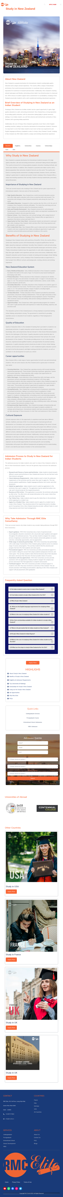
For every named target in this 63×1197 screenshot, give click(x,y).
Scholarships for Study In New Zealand (20, 687)
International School (9, 1140)
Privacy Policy (16, 1182)
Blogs (35, 1143)
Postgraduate (7, 1137)
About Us (37, 1134)
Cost (6, 150)
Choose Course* (32, 763)
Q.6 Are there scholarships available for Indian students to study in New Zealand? (31, 621)
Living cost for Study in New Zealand (20, 690)
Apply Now (52, 4)
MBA (4, 1146)
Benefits (7, 146)
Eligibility (17, 146)
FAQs (11, 698)
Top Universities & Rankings (17, 684)
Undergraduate (7, 1134)
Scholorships (48, 146)
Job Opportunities (14, 692)
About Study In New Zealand (18, 673)
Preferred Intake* (33, 770)
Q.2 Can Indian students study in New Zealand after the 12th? (28, 595)
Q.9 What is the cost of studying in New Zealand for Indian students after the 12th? (31, 640)
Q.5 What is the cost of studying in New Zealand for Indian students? (30, 614)
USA (35, 1109)
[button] (44, 4)
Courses (38, 146)
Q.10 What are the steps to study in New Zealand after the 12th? (28, 647)
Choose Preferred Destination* (33, 756)
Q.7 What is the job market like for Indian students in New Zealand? (29, 628)
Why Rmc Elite (13, 695)
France (36, 1100)
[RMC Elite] (4, 4)
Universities (28, 146)
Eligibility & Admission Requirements (20, 680)
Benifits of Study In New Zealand (19, 676)
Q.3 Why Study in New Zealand (18, 600)
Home (6, 1182)
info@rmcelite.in (10, 1119)
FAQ (35, 1140)
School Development (9, 1143)
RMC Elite (27, 1193)
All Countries (38, 1112)
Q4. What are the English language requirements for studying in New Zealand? (30, 607)
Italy (35, 1103)
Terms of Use (28, 1182)
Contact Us (37, 1137)
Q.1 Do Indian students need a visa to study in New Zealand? (27, 589)
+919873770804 (10, 1114)
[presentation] (3, 808)
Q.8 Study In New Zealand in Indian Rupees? (22, 633)
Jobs (14, 150)
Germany (36, 1106)
